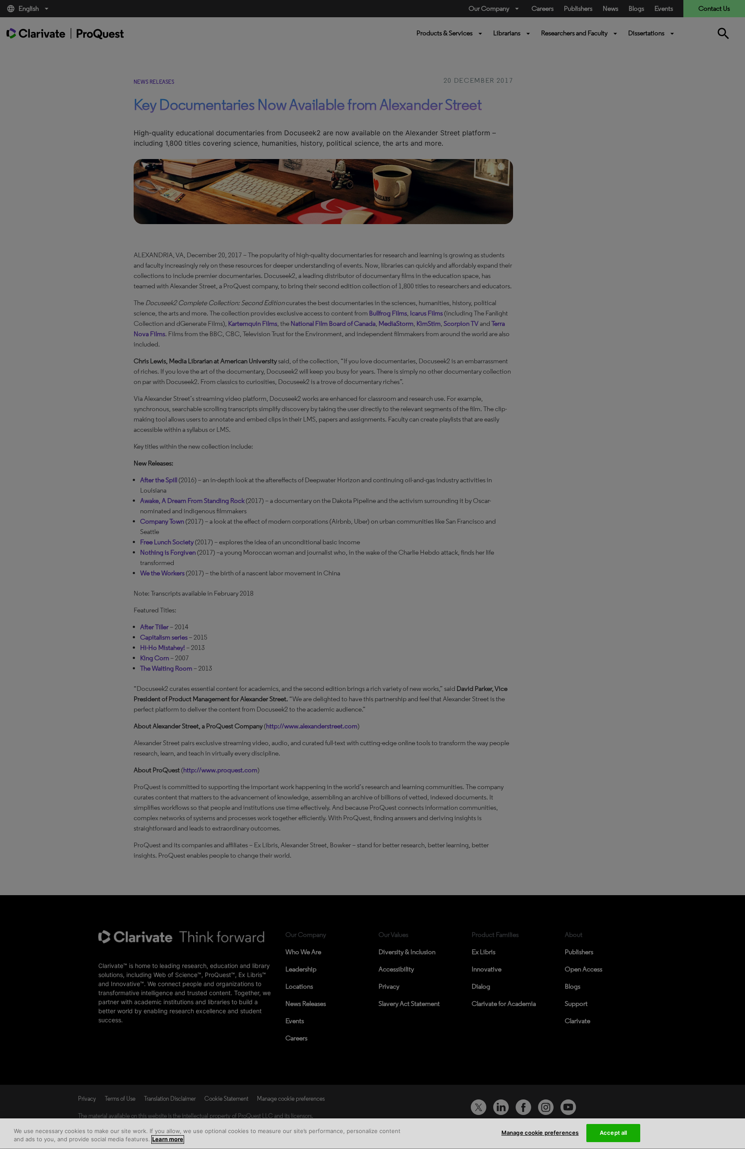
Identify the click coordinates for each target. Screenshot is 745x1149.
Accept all (613, 1132)
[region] (372, 1133)
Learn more (167, 1139)
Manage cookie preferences (540, 1132)
